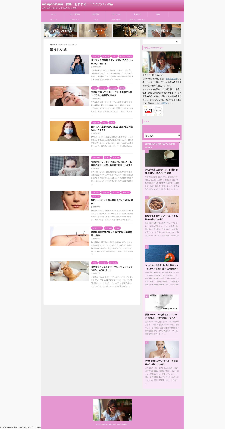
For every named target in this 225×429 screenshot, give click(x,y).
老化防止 (137, 14)
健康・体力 (116, 19)
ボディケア (74, 19)
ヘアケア (54, 19)
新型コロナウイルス (137, 19)
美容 (158, 14)
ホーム (53, 14)
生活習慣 (95, 14)
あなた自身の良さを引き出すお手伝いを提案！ (112, 424)
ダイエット (116, 14)
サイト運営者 (75, 14)
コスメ (95, 19)
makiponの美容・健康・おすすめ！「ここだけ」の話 (77, 4)
